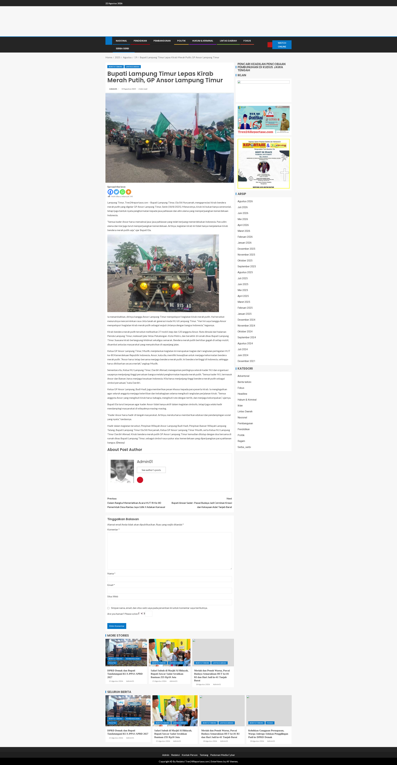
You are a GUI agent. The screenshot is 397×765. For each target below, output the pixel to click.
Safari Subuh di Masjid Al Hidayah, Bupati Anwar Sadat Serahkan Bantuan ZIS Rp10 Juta (169, 674)
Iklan (240, 405)
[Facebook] (110, 192)
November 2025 (246, 254)
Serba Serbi (122, 48)
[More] (128, 192)
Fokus (247, 40)
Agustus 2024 (245, 343)
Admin (165, 754)
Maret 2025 (244, 301)
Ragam (241, 441)
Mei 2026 (243, 219)
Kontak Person (190, 754)
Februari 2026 (245, 236)
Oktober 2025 (245, 260)
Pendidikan (140, 40)
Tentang (204, 754)
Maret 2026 (244, 230)
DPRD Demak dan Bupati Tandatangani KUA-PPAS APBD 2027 (125, 674)
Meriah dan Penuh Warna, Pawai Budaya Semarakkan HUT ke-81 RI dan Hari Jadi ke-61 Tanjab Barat (220, 734)
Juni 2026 (243, 213)
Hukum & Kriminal (202, 40)
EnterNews (217, 761)
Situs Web (112, 596)
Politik (181, 40)
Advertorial (243, 376)
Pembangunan (162, 40)
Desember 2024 (246, 319)
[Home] (108, 40)
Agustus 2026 (245, 201)
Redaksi (175, 754)
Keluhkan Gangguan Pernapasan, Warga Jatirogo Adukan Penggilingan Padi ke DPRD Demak (268, 734)
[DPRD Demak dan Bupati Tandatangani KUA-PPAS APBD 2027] (126, 652)
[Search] (265, 45)
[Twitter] (116, 192)
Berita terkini (115, 67)
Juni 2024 (243, 355)
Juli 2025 (243, 278)
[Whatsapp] (122, 192)
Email (111, 584)
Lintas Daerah (228, 40)
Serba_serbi (244, 447)
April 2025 (243, 296)
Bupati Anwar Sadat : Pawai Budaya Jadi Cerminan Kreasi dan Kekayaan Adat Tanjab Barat (202, 502)
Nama (111, 573)
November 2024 (246, 325)
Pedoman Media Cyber (222, 754)
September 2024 (247, 337)
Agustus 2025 (245, 272)
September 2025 (247, 266)
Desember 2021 (246, 361)
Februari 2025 (245, 307)
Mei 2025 (243, 290)
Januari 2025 (245, 313)
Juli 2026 (243, 207)
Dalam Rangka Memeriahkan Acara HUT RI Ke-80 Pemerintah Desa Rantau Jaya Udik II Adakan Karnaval (136, 502)
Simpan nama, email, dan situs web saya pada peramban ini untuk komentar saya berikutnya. (159, 607)
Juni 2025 (243, 284)
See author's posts (151, 469)
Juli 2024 (243, 349)
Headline (242, 393)
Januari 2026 (245, 242)
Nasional (121, 40)
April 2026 (243, 225)
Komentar (113, 529)
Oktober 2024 (245, 331)
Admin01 (113, 89)
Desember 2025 (246, 248)
